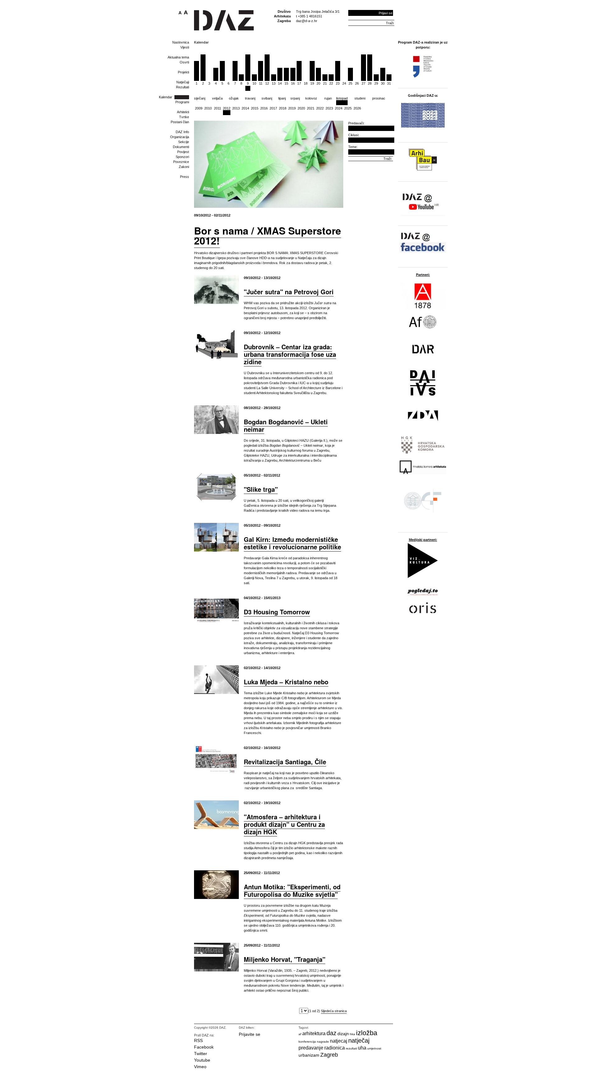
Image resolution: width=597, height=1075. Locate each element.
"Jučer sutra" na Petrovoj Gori (289, 291)
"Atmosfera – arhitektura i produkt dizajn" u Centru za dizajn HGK (284, 824)
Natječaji (182, 82)
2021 (310, 108)
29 (376, 83)
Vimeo (200, 1066)
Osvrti (184, 62)
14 (280, 83)
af (299, 1034)
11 (260, 83)
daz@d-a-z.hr (306, 21)
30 (383, 83)
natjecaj (338, 1041)
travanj (250, 98)
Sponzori (182, 157)
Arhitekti (183, 112)
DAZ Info (182, 132)
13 (273, 83)
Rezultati (182, 87)
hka (352, 1034)
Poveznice (181, 162)
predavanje (310, 1047)
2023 (329, 108)
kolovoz (311, 98)
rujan (328, 98)
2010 (208, 108)
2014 (245, 108)
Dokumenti (181, 147)
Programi (182, 102)
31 (389, 83)
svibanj (266, 98)
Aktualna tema (178, 57)
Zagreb (329, 1055)
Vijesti (184, 47)
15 (286, 83)
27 (363, 83)
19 (312, 83)
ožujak (234, 98)
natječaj (358, 1040)
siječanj (199, 98)
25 (350, 83)
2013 (236, 108)
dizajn (343, 1033)
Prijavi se (385, 13)
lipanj (282, 98)
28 (370, 83)
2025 (348, 108)
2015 (254, 108)
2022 (320, 108)
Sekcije (183, 142)
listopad (342, 98)
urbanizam (308, 1055)
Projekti (183, 72)
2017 (273, 108)
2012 (226, 108)
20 (318, 83)
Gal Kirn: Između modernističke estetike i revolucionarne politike (292, 543)
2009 (198, 108)
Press (184, 177)
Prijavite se (249, 1034)
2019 (292, 108)
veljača (217, 98)
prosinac (378, 98)
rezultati (351, 1048)
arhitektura (314, 1033)
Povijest (183, 152)
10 (254, 83)
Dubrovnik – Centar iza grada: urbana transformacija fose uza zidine (290, 354)
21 (325, 83)
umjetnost (374, 1048)
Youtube (202, 1060)
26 (357, 83)
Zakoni (184, 167)
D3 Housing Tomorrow (277, 611)
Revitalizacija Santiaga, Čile (285, 761)
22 (331, 83)
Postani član (180, 122)
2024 (338, 108)
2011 (217, 108)
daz (331, 1033)
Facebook (204, 1047)
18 (306, 83)
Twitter (200, 1053)
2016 (264, 108)
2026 (357, 108)
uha (362, 1047)
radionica (334, 1047)
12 (267, 83)
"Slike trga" (261, 489)
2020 (301, 108)
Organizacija (179, 137)
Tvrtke (184, 117)
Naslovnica (180, 42)
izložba (366, 1033)
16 (293, 83)
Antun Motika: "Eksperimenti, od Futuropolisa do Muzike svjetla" (292, 890)
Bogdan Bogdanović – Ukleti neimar (286, 425)
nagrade (323, 1041)
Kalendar (165, 97)
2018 (282, 108)
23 (338, 83)
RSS (198, 1040)
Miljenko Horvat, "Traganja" (284, 959)
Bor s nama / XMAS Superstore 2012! (267, 235)
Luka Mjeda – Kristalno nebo (286, 681)
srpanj (295, 98)
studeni (359, 98)
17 (299, 83)
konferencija (307, 1041)
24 (344, 83)
